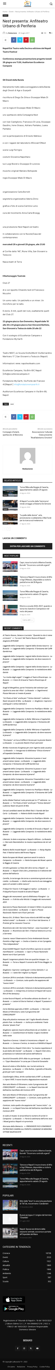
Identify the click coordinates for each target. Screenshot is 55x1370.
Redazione (12, 33)
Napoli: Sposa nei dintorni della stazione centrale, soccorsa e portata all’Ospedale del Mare (35, 1231)
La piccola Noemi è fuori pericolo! (29, 743)
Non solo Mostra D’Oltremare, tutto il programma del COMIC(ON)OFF (26, 1012)
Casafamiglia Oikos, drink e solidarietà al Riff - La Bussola (26, 1076)
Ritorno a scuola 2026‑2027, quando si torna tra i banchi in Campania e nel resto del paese (36, 608)
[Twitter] (20, 40)
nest (12, 404)
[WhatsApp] (32, 40)
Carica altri (27, 620)
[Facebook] (13, 40)
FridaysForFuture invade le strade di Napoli (21, 891)
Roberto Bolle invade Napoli (32, 813)
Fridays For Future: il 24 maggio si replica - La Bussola (25, 889)
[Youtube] (37, 1348)
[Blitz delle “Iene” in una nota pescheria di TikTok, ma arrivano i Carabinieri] (10, 1205)
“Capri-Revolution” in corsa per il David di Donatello (26, 1061)
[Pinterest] (26, 40)
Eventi (11, 11)
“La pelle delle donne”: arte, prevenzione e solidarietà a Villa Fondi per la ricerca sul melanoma (35, 518)
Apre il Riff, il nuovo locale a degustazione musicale (26, 1079)
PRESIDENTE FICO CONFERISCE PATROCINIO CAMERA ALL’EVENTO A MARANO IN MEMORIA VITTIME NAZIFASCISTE (27, 1129)
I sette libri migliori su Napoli (25, 972)
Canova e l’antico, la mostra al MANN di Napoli (32, 1043)
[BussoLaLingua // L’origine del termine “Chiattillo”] (10, 1219)
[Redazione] (4, 33)
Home (5, 11)
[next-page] (8, 529)
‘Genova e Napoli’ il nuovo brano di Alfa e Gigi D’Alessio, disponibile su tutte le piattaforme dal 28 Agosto (36, 579)
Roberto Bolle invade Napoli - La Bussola (19, 849)
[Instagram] (24, 1348)
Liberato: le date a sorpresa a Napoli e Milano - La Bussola (27, 839)
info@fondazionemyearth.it (26, 384)
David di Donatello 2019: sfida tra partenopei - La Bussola (26, 1058)
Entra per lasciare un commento (27, 546)
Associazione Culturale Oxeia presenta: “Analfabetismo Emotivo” (41, 435)
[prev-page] (4, 529)
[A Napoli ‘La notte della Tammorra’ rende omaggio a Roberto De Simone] (10, 505)
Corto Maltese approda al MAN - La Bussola (21, 1009)
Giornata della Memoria (13, 1126)
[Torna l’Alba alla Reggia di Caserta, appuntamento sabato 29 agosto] (10, 491)
